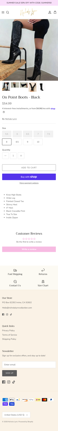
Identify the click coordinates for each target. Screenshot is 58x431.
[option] (29, 50)
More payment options (29, 183)
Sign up (9, 373)
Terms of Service (9, 334)
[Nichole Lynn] (29, 12)
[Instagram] (7, 314)
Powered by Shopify (25, 422)
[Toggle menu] (3, 12)
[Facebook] (3, 314)
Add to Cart (29, 167)
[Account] (49, 12)
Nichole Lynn (11, 119)
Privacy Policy (8, 330)
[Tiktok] (11, 314)
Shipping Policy (9, 339)
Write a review (29, 249)
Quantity (6, 150)
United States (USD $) (14, 415)
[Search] (9, 12)
